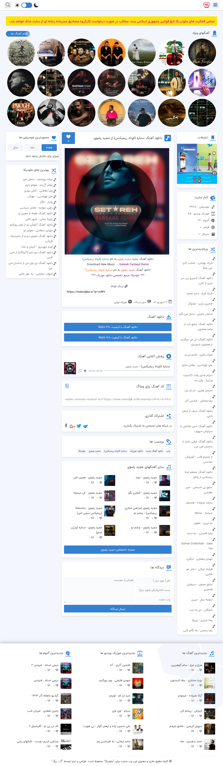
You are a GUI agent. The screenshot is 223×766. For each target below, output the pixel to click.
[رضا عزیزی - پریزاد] (197, 613)
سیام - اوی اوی (121, 713)
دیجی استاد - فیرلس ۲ (44, 667)
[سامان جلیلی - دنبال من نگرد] (197, 307)
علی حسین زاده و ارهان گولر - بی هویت (106, 729)
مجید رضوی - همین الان (87, 480)
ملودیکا (82, 451)
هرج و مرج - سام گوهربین (186, 667)
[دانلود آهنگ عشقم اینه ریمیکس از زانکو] (197, 465)
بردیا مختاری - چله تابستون (186, 683)
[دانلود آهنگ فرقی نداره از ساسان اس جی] (197, 434)
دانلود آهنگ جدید (154, 451)
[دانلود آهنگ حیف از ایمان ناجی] (197, 404)
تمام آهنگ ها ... (18, 33)
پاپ (168, 451)
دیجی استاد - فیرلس (46, 683)
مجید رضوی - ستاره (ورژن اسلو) (86, 532)
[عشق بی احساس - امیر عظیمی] (197, 480)
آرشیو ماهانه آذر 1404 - (44, 698)
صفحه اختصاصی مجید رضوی (118, 549)
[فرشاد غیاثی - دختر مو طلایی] (197, 562)
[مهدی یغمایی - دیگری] (197, 551)
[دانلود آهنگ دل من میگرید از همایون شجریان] (197, 332)
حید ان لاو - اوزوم (119, 698)
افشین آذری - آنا (120, 667)
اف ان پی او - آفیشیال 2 (43, 729)
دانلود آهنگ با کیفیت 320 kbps (117, 327)
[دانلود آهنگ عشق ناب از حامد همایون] (197, 317)
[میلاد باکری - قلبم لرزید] (197, 347)
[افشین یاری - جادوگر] (197, 296)
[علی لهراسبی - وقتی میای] (197, 358)
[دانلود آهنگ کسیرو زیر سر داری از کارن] (197, 271)
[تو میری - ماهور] (197, 516)
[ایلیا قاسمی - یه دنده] (197, 526)
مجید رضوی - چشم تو (144, 530)
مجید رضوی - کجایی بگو (142, 495)
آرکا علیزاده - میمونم (190, 698)
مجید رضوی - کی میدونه (87, 495)
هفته (49, 147)
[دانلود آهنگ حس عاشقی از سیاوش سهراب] (197, 419)
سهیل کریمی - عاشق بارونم (185, 729)
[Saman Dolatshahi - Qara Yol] (197, 536)
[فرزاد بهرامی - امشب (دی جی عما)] (197, 255)
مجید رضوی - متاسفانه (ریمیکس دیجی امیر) (88, 513)
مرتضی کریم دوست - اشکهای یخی (37, 744)
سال (15, 147)
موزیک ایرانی (120, 302)
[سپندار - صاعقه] (197, 505)
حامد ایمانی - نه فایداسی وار (113, 744)
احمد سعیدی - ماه (191, 744)
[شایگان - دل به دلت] (197, 603)
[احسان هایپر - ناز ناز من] (197, 383)
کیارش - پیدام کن (191, 713)
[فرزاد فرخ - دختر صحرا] (197, 286)
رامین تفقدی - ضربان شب (42, 713)
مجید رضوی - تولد (146, 480)
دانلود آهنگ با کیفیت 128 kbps (118, 337)
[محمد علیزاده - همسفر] (197, 495)
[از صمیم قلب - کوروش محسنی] (197, 449)
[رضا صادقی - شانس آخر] (197, 393)
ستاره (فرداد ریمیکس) (115, 451)
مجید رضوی (124, 258)
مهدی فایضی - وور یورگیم (114, 683)
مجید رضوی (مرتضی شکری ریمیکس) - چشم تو (141, 513)
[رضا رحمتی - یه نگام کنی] (197, 623)
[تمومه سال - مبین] (197, 592)
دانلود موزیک (136, 451)
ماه (32, 147)
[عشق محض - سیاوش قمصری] (197, 577)
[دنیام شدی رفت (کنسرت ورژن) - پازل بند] (197, 368)
